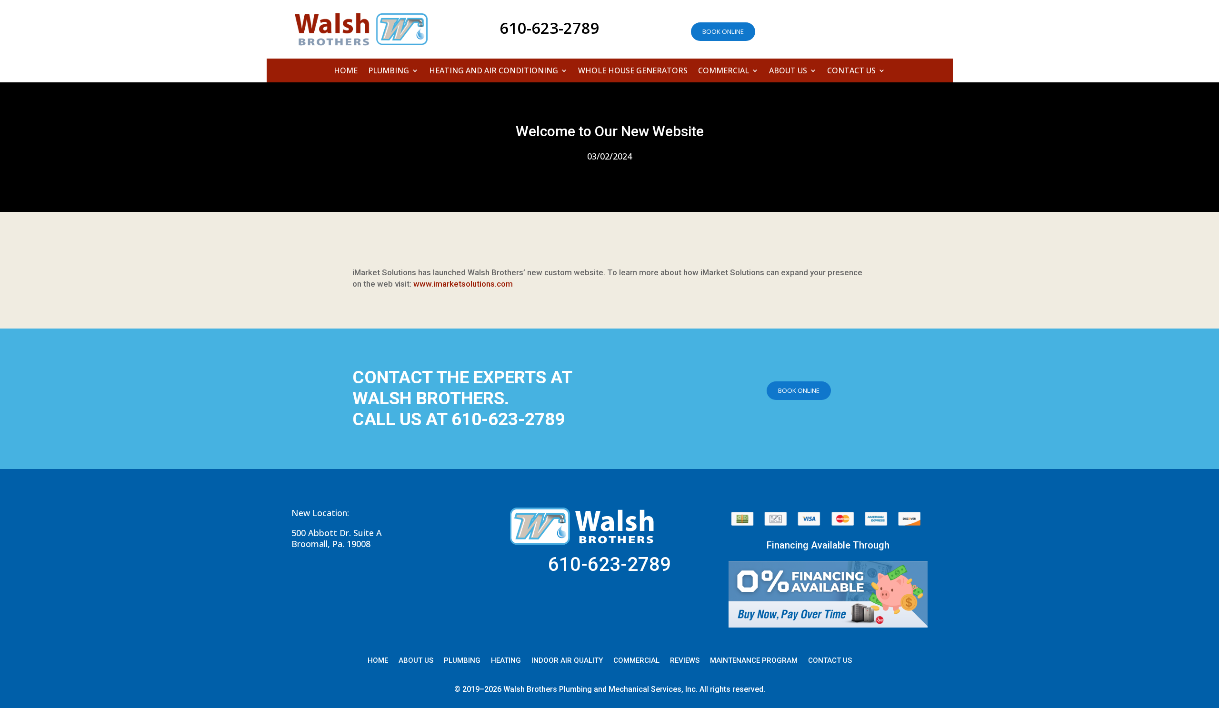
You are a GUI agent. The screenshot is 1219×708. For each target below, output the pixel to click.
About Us (788, 71)
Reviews (684, 661)
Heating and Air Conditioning (493, 71)
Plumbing (388, 71)
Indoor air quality (567, 661)
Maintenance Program (754, 661)
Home (346, 71)
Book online (723, 31)
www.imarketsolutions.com (463, 284)
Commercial (723, 71)
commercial (636, 661)
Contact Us (851, 71)
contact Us (830, 661)
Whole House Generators (633, 71)
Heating (506, 661)
